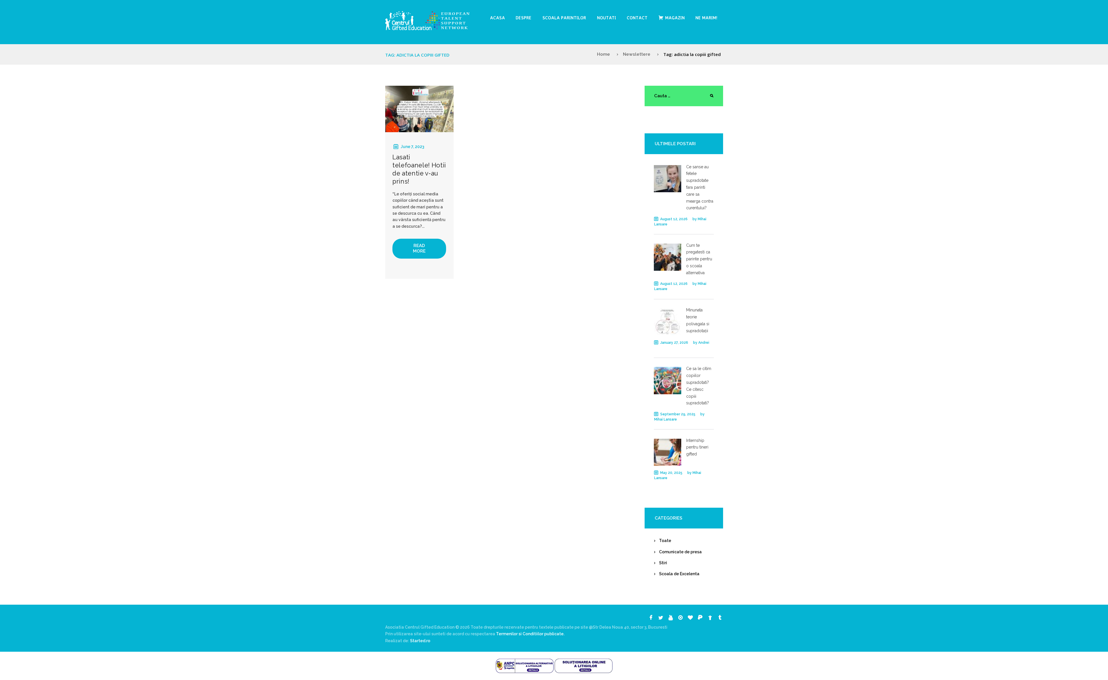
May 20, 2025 (671, 473)
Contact (637, 17)
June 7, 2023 (412, 146)
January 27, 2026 (674, 343)
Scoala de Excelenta (679, 573)
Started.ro (419, 640)
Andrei (703, 343)
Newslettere (636, 54)
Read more (419, 248)
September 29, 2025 (677, 414)
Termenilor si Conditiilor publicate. (530, 634)
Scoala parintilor (564, 17)
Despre (523, 17)
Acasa (497, 17)
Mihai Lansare (665, 419)
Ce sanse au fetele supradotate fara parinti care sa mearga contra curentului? (699, 187)
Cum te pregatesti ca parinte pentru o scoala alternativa (699, 259)
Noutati (606, 17)
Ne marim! (706, 17)
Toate (665, 540)
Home (603, 54)
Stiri (663, 563)
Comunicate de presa (680, 552)
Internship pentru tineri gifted (697, 447)
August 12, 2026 (674, 219)
